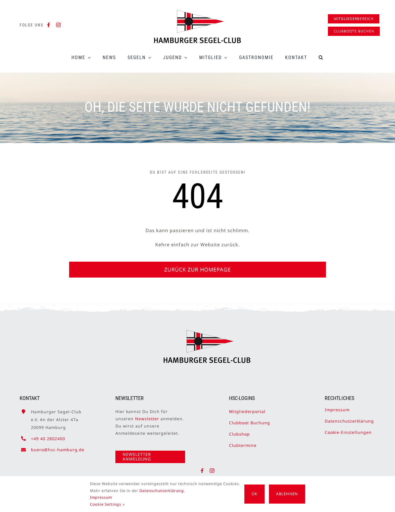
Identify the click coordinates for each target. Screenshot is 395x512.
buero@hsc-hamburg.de (57, 449)
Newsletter (147, 418)
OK (254, 493)
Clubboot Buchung (249, 422)
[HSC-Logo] (197, 12)
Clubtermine (242, 445)
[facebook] (48, 25)
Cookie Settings (106, 504)
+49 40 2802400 (48, 438)
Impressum (337, 409)
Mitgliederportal (247, 411)
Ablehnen (287, 493)
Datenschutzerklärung (349, 421)
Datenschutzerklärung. (162, 490)
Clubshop (239, 434)
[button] (321, 57)
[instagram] (58, 25)
